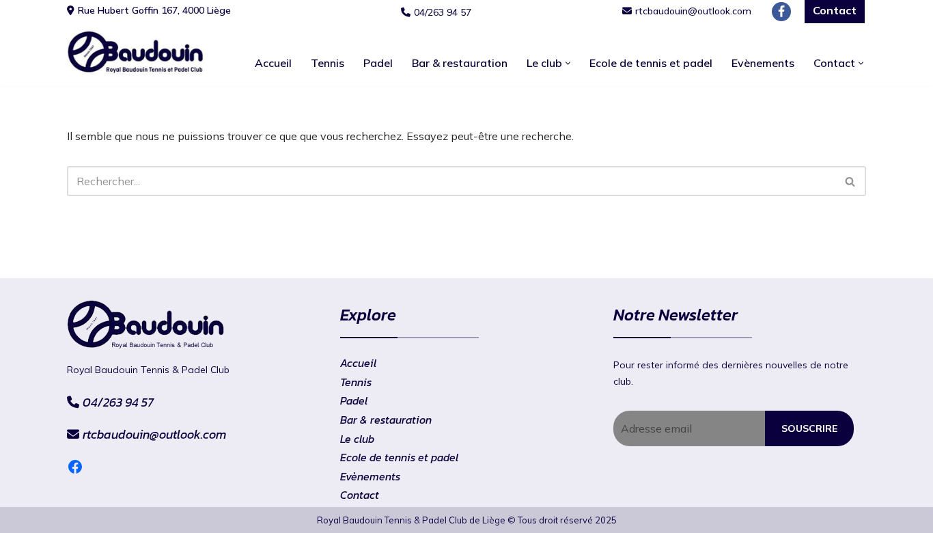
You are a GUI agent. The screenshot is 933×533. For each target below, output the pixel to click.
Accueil (273, 63)
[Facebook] (781, 11)
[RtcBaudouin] (135, 52)
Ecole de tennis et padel (650, 63)
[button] (568, 63)
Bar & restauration (459, 63)
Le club (357, 438)
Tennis (327, 63)
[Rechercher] (850, 181)
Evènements (763, 63)
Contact (359, 495)
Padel (378, 63)
